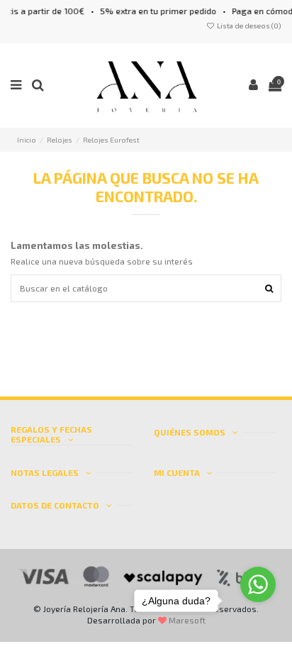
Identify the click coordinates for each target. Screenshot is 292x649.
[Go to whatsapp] (258, 584)
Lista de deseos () (248, 25)
